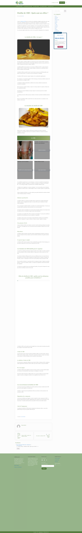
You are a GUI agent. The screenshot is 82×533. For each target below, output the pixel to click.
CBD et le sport (57, 19)
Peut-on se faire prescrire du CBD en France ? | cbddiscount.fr (23, 444)
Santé (55, 28)
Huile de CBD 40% (59, 38)
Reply (18, 448)
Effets (56, 23)
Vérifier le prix (60, 46)
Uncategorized (23, 416)
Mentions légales (16, 465)
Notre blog (56, 461)
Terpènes (56, 29)
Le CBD (56, 24)
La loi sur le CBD (57, 458)
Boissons (56, 18)
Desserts (56, 22)
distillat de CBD (23, 21)
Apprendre (56, 17)
